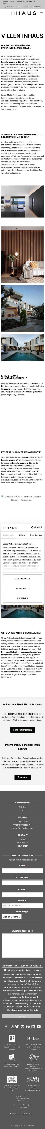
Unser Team (22, 821)
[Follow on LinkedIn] (33, 1027)
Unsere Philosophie (22, 824)
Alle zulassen (22, 579)
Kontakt (22, 839)
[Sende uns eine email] (22, 1027)
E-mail (22, 889)
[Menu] (41, 13)
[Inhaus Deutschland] (22, 13)
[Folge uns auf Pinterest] (28, 1027)
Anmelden (27, 7)
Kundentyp (22, 911)
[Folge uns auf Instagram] (12, 1027)
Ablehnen (22, 598)
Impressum (22, 842)
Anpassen (21, 588)
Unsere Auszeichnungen (22, 828)
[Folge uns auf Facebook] (6, 1027)
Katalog (22, 807)
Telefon (22, 900)
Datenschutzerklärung (26, 1114)
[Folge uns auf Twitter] (17, 1027)
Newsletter (23, 845)
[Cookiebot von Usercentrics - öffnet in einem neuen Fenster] (31, 528)
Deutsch (36, 7)
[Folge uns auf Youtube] (39, 1027)
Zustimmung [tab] (8, 535)
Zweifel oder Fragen (22, 930)
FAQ (22, 810)
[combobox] (6, 905)
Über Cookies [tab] (36, 535)
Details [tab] (22, 535)
